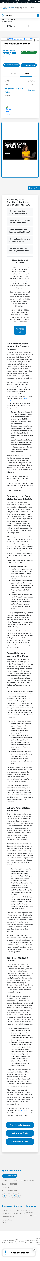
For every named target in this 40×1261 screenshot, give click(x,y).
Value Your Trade (30, 65)
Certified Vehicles (8, 1217)
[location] (35, 2)
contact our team (23, 281)
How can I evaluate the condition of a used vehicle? (18, 212)
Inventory (7, 1205)
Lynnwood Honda (5, 1241)
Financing (31, 1205)
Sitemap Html (27, 1241)
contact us (23, 1110)
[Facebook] (4, 1195)
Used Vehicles (7, 1213)
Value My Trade (31, 1216)
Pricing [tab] (26, 73)
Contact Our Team (20, 1141)
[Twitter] (9, 1195)
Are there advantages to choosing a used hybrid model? (19, 231)
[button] (34, 40)
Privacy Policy (11, 1241)
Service (18, 1205)
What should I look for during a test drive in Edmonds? (20, 221)
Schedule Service (20, 1210)
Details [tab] (13, 73)
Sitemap (21, 1241)
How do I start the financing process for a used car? (19, 240)
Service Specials (19, 1213)
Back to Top (34, 188)
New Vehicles (6, 1210)
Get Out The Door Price (30, 52)
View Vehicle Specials (20, 1125)
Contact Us (20, 330)
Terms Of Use (16, 1241)
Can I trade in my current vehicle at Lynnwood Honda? (19, 249)
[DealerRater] (18, 1195)
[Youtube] (13, 1195)
